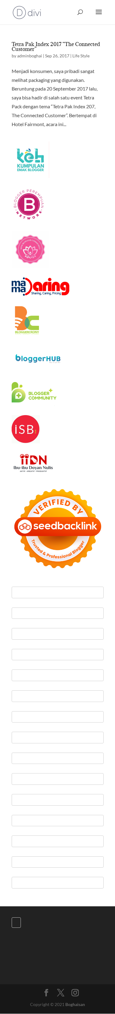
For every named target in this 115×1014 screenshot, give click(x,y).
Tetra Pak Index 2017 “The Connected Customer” (56, 46)
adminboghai (29, 55)
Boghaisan (75, 1004)
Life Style (81, 55)
